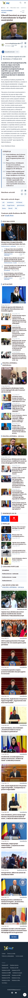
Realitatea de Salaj (16, 978)
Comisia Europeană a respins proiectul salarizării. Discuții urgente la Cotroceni (13, 672)
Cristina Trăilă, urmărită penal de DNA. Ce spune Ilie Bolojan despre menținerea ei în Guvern (15, 173)
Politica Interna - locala (14, 7)
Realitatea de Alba (16, 980)
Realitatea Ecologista (17, 972)
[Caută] (20, 3)
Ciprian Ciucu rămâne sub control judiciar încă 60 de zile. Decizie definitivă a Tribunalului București (14, 259)
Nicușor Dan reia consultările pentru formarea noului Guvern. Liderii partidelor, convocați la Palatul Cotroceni (15, 251)
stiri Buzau (19, 202)
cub (3, 202)
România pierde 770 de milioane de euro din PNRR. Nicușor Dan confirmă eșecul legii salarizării (19, 408)
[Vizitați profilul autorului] (2, 44)
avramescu (10, 202)
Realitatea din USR (14, 967)
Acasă (4, 7)
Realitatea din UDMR (6, 972)
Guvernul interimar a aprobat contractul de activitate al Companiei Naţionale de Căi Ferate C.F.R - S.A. (19, 357)
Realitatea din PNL (16, 43)
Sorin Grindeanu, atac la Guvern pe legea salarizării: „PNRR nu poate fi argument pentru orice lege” (15, 157)
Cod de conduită (19, 956)
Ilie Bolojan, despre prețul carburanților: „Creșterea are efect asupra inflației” (12, 845)
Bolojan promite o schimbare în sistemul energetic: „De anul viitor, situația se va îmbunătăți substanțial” (12, 902)
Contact (3, 953)
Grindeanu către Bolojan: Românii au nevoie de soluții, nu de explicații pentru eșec (19, 399)
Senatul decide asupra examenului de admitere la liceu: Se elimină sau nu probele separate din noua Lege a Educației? (19, 319)
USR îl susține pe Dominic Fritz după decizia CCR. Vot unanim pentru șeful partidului (13, 643)
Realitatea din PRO (16, 970)
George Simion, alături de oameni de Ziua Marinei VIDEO (13, 873)
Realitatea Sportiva (14, 965)
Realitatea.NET (5, 965)
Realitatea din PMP (6, 975)
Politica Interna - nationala (8, 246)
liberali (10, 208)
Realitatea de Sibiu (6, 980)
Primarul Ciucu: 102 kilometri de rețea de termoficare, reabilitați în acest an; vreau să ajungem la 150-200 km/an (15, 165)
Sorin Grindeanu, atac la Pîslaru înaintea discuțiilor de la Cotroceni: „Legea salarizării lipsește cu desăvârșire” (14, 275)
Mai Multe (14, 937)
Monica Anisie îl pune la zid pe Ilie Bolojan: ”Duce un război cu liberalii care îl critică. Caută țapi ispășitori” (19, 506)
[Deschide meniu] (25, 3)
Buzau (4, 208)
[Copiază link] (22, 43)
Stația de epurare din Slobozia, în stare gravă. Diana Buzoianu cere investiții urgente (12, 309)
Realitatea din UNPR (16, 975)
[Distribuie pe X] (25, 46)
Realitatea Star (5, 967)
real (3, 205)
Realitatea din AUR (6, 970)
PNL (16, 208)
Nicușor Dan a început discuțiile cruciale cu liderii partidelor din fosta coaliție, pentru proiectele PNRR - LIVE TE (13, 245)
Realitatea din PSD (6, 978)
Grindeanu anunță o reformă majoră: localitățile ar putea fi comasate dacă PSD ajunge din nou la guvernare (14, 930)
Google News (9, 215)
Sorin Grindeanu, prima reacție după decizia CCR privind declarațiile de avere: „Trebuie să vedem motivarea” (13, 816)
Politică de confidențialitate (8, 956)
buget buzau (10, 205)
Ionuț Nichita (23, 638)
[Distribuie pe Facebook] (25, 43)
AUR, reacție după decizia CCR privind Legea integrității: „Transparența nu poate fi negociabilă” (13, 787)
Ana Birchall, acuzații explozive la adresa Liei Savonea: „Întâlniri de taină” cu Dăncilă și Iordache (12, 758)
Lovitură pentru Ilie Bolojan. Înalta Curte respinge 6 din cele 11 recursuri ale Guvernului (13, 390)
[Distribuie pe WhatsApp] (22, 46)
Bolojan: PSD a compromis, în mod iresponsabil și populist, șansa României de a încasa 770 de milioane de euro (19, 429)
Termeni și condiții (11, 953)
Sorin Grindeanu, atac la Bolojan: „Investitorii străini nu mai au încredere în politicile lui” (12, 730)
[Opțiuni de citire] (24, 994)
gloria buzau (20, 205)
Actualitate (7, 270)
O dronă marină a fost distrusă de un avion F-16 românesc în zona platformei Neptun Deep (15, 267)
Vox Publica (4, 983)
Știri (7, 7)
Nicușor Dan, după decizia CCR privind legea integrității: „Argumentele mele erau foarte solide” (14, 701)
